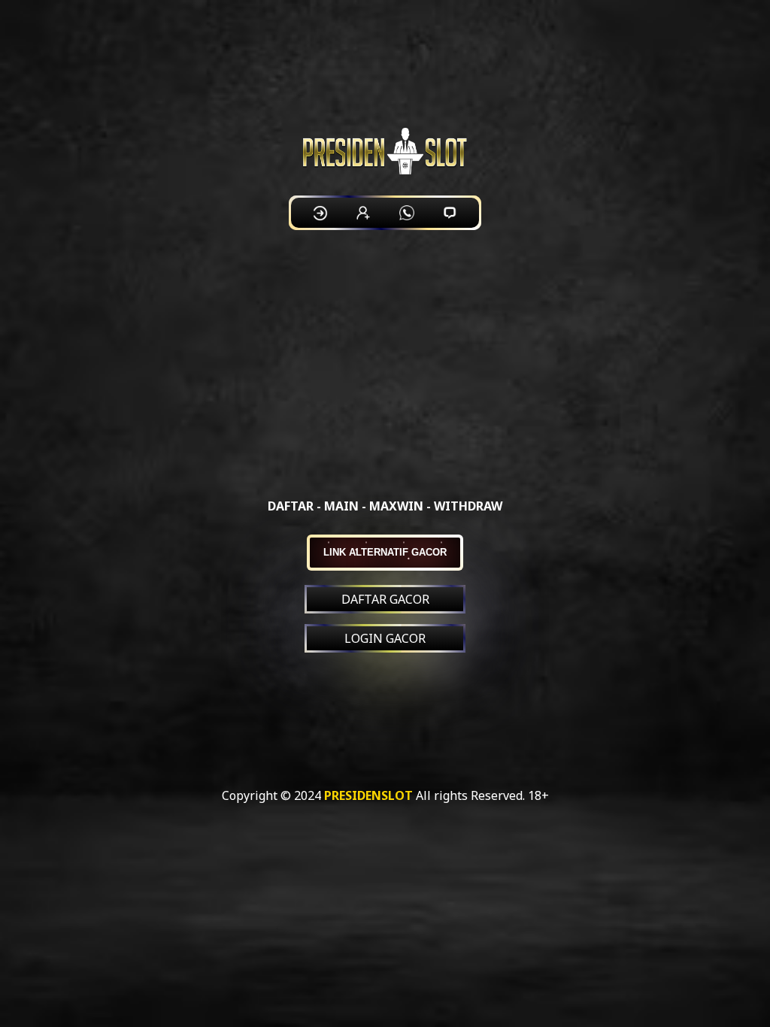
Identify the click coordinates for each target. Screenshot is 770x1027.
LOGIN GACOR (385, 638)
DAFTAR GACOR (385, 599)
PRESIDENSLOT (368, 795)
